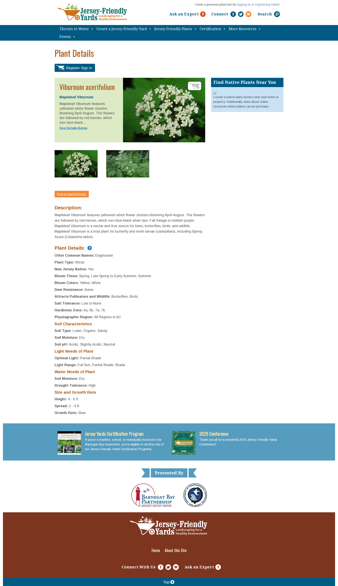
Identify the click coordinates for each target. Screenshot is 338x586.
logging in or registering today (258, 4)
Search (265, 14)
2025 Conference (213, 433)
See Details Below (73, 128)
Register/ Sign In (79, 67)
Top (166, 582)
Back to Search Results (71, 194)
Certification (210, 29)
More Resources (242, 29)
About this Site (176, 550)
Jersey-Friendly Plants (173, 29)
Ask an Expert (184, 14)
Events (65, 37)
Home (156, 550)
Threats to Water (74, 29)
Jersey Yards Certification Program (114, 433)
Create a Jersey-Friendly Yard (121, 29)
